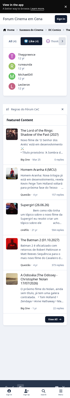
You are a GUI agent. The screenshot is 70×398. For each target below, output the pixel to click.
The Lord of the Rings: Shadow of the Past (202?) (40, 132)
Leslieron (24, 84)
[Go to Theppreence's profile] (12, 56)
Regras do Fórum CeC (25, 109)
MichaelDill (25, 74)
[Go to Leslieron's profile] (12, 86)
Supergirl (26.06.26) (35, 205)
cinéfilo (25, 230)
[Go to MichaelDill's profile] (12, 76)
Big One (25, 159)
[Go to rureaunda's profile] (12, 66)
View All (53, 319)
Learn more (7, 7)
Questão (26, 194)
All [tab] (13, 41)
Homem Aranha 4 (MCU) (38, 169)
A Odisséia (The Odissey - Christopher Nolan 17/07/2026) (39, 279)
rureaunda (25, 64)
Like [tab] (33, 41)
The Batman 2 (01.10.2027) (40, 240)
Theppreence (26, 54)
